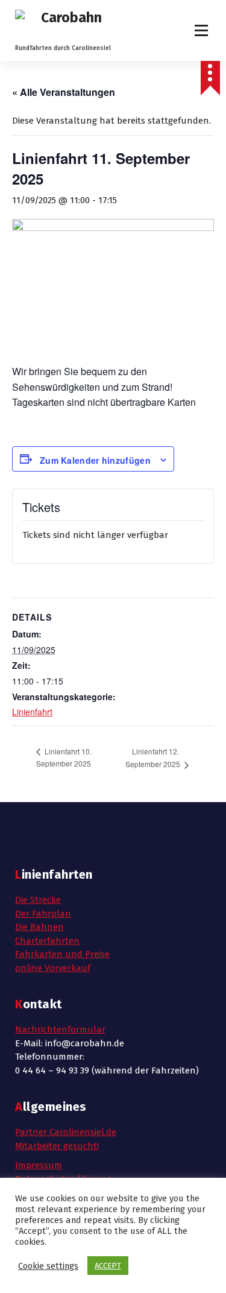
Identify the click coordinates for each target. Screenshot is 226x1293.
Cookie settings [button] (48, 1265)
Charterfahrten (47, 940)
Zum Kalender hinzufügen (95, 460)
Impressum (38, 1165)
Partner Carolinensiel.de (65, 1132)
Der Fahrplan (43, 913)
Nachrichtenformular (60, 1029)
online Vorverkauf (52, 968)
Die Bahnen (39, 927)
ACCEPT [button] (108, 1265)
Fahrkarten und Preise (62, 954)
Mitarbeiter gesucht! (57, 1145)
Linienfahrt (32, 712)
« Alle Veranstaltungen (63, 92)
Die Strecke (38, 899)
